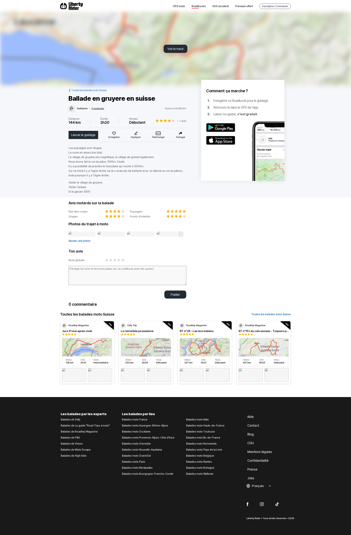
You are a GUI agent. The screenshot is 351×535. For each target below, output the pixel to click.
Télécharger (158, 137)
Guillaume (82, 108)
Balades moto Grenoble (136, 443)
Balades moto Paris (133, 461)
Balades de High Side (73, 455)
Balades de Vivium (72, 443)
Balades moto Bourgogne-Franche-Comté (147, 474)
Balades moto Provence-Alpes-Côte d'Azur (148, 437)
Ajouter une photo (79, 240)
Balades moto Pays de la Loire (204, 449)
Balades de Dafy (70, 419)
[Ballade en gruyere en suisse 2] (111, 234)
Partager (180, 137)
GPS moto (179, 6)
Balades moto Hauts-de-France (205, 425)
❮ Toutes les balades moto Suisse (87, 90)
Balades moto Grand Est (136, 455)
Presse (252, 469)
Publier (175, 294)
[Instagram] (262, 504)
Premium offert (244, 6)
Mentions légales (259, 452)
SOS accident (220, 6)
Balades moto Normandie (201, 443)
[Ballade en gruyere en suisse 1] (82, 234)
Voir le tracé (175, 49)
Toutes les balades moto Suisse (271, 314)
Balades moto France (135, 419)
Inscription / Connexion (275, 6)
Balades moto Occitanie (136, 431)
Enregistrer (114, 137)
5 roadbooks (98, 108)
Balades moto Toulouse (200, 431)
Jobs (250, 478)
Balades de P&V (70, 437)
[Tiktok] (277, 504)
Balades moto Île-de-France (203, 437)
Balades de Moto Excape (76, 449)
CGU (250, 443)
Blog (250, 434)
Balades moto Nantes (199, 461)
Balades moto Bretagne (200, 467)
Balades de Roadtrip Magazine (79, 431)
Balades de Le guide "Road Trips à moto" (85, 425)
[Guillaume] (72, 108)
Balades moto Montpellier (137, 467)
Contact (253, 425)
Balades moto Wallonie (199, 474)
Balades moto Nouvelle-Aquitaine (142, 449)
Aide (250, 417)
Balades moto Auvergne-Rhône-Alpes (145, 425)
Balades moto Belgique (200, 455)
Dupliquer (136, 137)
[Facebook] (247, 504)
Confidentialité (257, 460)
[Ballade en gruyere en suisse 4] (170, 234)
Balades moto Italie (197, 419)
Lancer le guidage (83, 135)
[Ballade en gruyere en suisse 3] (140, 234)
